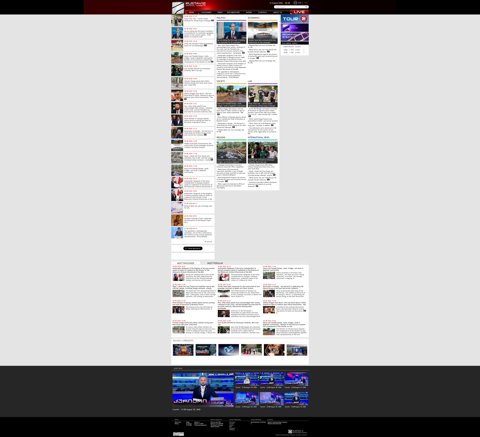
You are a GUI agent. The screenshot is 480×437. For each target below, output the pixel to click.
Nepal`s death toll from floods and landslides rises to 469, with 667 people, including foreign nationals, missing (262, 173)
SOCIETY (221, 81)
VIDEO (220, 12)
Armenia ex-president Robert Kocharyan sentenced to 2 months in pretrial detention (262, 184)
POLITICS (221, 17)
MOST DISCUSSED (185, 263)
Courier (175, 413)
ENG (300, 3)
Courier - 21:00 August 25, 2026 (270, 407)
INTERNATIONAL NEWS (259, 137)
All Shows (189, 423)
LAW (250, 81)
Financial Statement (200, 425)
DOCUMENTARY (233, 12)
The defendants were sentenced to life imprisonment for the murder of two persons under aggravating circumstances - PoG (262, 131)
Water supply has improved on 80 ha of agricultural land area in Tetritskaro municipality (230, 186)
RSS (230, 426)
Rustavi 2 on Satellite (217, 423)
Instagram (232, 428)
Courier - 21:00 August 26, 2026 (246, 407)
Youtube (231, 423)
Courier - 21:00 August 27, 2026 (295, 387)
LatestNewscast (294, 27)
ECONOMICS (254, 17)
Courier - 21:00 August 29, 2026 (246, 387)
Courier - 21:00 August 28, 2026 (270, 387)
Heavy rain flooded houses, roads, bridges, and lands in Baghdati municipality (229, 162)
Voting (176, 423)
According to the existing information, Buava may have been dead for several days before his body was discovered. (290, 309)
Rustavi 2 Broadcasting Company (277, 422)
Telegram (232, 429)
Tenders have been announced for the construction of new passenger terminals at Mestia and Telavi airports (262, 42)
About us (197, 422)
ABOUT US (277, 12)
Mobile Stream (215, 426)
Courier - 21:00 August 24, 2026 (295, 407)
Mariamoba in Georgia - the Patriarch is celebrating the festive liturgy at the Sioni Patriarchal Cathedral (231, 125)
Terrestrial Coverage (217, 425)
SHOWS (249, 12)
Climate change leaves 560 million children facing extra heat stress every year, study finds (261, 167)
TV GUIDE (189, 425)
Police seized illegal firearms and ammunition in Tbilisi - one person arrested (263, 120)
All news (207, 242)
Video (188, 422)
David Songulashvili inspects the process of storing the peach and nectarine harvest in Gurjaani (263, 56)
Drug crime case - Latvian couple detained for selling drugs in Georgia (261, 105)
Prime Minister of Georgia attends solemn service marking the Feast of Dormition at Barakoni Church (231, 119)
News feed (178, 422)
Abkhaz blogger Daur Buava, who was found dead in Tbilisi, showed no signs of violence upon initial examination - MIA (230, 110)
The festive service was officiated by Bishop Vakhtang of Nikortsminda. (199, 308)
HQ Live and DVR (216, 422)
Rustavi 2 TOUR (198, 423)
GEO (306, 3)
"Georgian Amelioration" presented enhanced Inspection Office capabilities (230, 166)
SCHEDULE (262, 12)
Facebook (232, 422)
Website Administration (274, 423)
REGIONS (221, 137)
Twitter (231, 425)
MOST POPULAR (215, 263)
